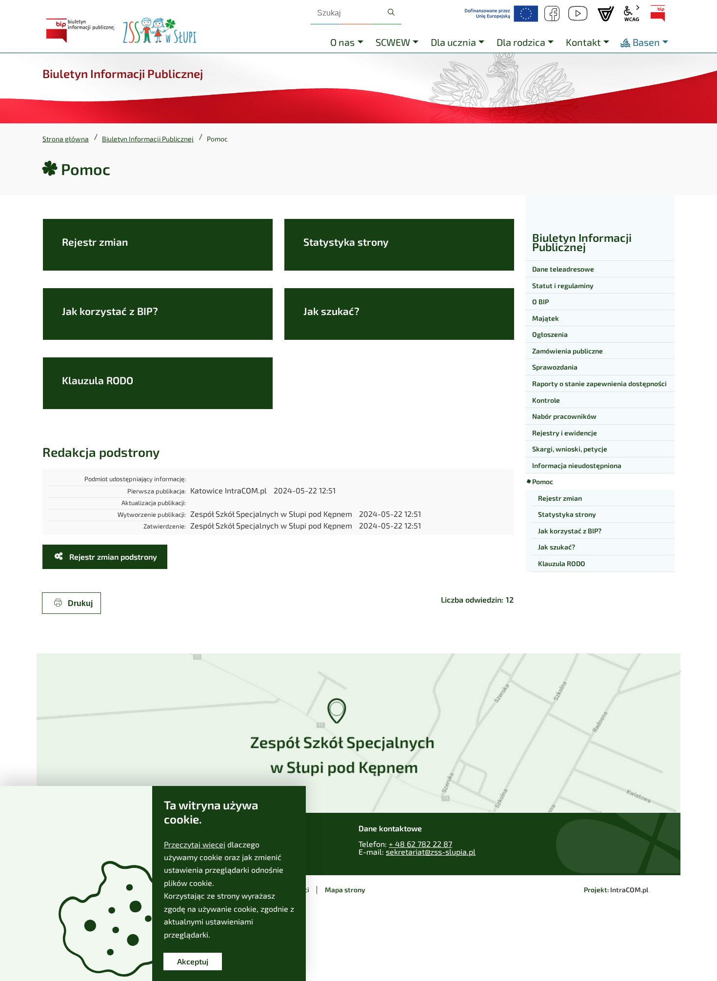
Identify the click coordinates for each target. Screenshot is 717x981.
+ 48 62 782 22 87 (420, 843)
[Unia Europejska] (501, 13)
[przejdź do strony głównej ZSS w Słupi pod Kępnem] (159, 30)
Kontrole (546, 400)
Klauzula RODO (97, 380)
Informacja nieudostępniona (576, 465)
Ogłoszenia (550, 334)
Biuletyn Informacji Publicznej (148, 139)
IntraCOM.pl (629, 889)
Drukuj (79, 603)
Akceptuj (192, 961)
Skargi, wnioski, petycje (569, 449)
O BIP (540, 301)
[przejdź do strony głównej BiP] (81, 30)
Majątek (545, 318)
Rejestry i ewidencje (564, 433)
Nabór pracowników (564, 416)
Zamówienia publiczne (567, 351)
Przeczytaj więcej (194, 844)
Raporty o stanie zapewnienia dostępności (599, 383)
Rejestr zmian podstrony (112, 556)
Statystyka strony (346, 241)
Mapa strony (345, 889)
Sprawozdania (555, 367)
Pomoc (542, 481)
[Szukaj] (391, 12)
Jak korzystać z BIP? (110, 311)
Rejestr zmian (95, 241)
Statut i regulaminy (563, 285)
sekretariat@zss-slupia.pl (431, 851)
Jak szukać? (331, 311)
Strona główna (65, 139)
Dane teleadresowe (563, 269)
